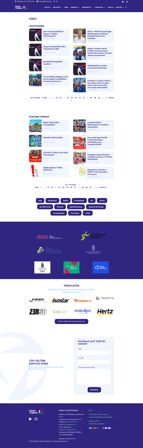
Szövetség (56, 7)
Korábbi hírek (45, 207)
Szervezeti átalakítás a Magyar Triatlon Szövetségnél (53, 33)
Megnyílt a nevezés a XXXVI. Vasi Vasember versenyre (97, 171)
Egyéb (65, 200)
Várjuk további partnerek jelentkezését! (71, 321)
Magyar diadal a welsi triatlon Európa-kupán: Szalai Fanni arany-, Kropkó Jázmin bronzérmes (99, 51)
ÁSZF (91, 410)
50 (99, 97)
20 (60, 97)
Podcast (111, 7)
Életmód (119, 7)
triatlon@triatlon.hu (45, 1)
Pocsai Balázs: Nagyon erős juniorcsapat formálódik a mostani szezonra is (55, 78)
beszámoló (52, 200)
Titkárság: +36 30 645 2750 (25, 1)
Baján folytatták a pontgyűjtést (51, 123)
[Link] (21, 7)
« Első (44, 97)
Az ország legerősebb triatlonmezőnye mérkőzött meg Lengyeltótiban (97, 140)
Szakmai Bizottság (96, 207)
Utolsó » (103, 187)
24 (72, 97)
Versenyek (75, 213)
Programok (99, 7)
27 (84, 97)
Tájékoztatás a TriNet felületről (52, 168)
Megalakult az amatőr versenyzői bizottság (97, 66)
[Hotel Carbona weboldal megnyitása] (60, 315)
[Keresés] (126, 7)
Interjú (102, 200)
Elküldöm (94, 389)
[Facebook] (54, 1)
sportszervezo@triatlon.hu (67, 429)
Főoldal (48, 7)
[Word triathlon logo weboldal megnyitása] (101, 273)
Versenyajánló (58, 213)
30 (91, 97)
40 (95, 97)
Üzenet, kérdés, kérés (87, 367)
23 (68, 97)
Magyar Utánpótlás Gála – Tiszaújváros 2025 (54, 47)
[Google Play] (123, 2)
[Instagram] (56, 1)
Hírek (66, 7)
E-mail (81, 358)
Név (80, 349)
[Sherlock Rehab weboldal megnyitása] (83, 315)
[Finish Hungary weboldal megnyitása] (38, 304)
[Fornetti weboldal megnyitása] (83, 304)
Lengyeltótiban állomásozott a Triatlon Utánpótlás (98, 124)
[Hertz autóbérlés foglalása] (105, 315)
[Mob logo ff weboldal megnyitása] (42, 273)
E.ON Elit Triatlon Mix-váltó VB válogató (55, 153)
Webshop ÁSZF (94, 421)
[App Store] (127, 2)
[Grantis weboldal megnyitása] (105, 299)
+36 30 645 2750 (71, 422)
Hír (92, 200)
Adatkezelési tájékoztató (97, 424)
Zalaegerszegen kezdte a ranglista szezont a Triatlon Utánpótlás (99, 156)
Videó (87, 213)
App (40, 200)
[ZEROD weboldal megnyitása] (38, 315)
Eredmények (86, 7)
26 (80, 97)
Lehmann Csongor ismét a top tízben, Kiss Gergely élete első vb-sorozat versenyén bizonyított (99, 83)
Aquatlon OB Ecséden (53, 137)
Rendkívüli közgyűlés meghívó (52, 62)
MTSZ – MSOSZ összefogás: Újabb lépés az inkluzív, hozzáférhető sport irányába (99, 34)
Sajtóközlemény (76, 207)
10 (56, 97)
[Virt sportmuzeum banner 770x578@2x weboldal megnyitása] (72, 273)
